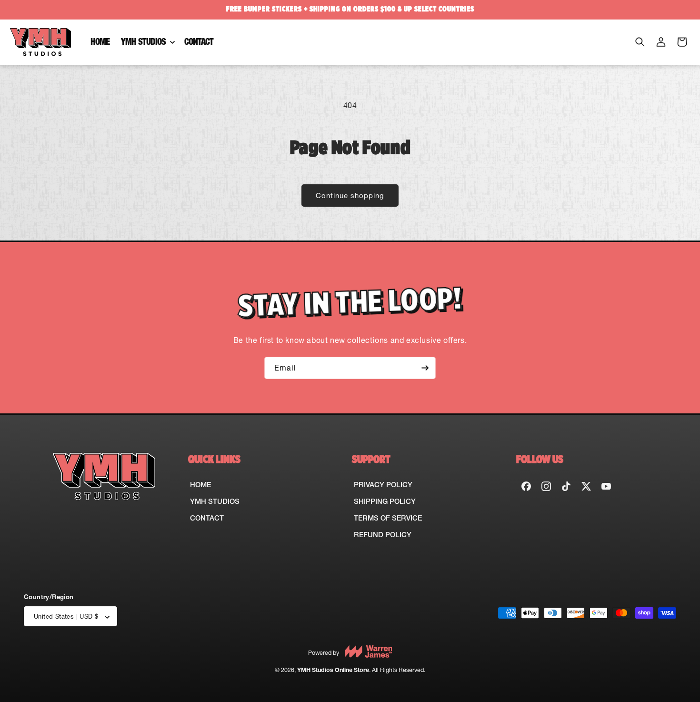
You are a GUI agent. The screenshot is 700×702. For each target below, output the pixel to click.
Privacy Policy (383, 484)
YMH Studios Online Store (333, 670)
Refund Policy (382, 534)
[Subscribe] (424, 368)
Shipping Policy (385, 501)
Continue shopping (350, 195)
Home (200, 484)
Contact (207, 517)
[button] (147, 42)
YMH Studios (215, 501)
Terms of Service (388, 517)
